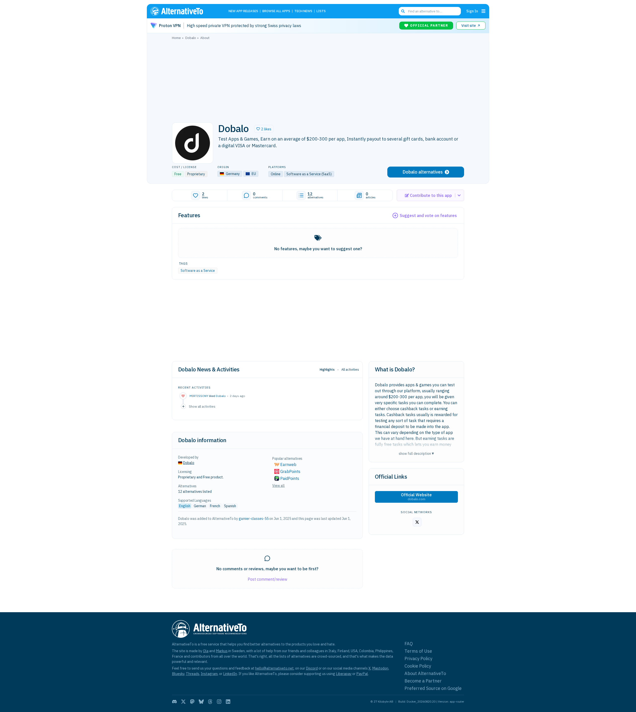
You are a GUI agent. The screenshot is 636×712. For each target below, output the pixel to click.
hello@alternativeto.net (274, 668)
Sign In (472, 11)
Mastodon (380, 668)
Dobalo (221, 396)
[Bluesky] (201, 701)
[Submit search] (403, 11)
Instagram (209, 673)
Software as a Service (198, 270)
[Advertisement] (318, 79)
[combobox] (430, 11)
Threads (192, 673)
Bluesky (178, 673)
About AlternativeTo (425, 673)
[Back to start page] (183, 11)
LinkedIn (230, 673)
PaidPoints (289, 478)
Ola (205, 650)
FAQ (408, 643)
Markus (222, 650)
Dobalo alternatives (422, 172)
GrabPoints (290, 471)
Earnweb (288, 464)
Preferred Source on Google (433, 688)
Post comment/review (267, 579)
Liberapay (344, 673)
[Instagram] (219, 701)
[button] (264, 129)
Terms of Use (418, 651)
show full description (416, 453)
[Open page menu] (483, 11)
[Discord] (174, 701)
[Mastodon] (192, 701)
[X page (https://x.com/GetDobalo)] (417, 522)
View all (278, 485)
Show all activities (202, 406)
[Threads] (210, 701)
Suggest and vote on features (428, 215)
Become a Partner (423, 681)
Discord (312, 668)
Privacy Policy (418, 658)
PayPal (362, 673)
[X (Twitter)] (183, 701)
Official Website (416, 496)
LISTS (321, 11)
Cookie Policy (417, 666)
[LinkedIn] (228, 701)
